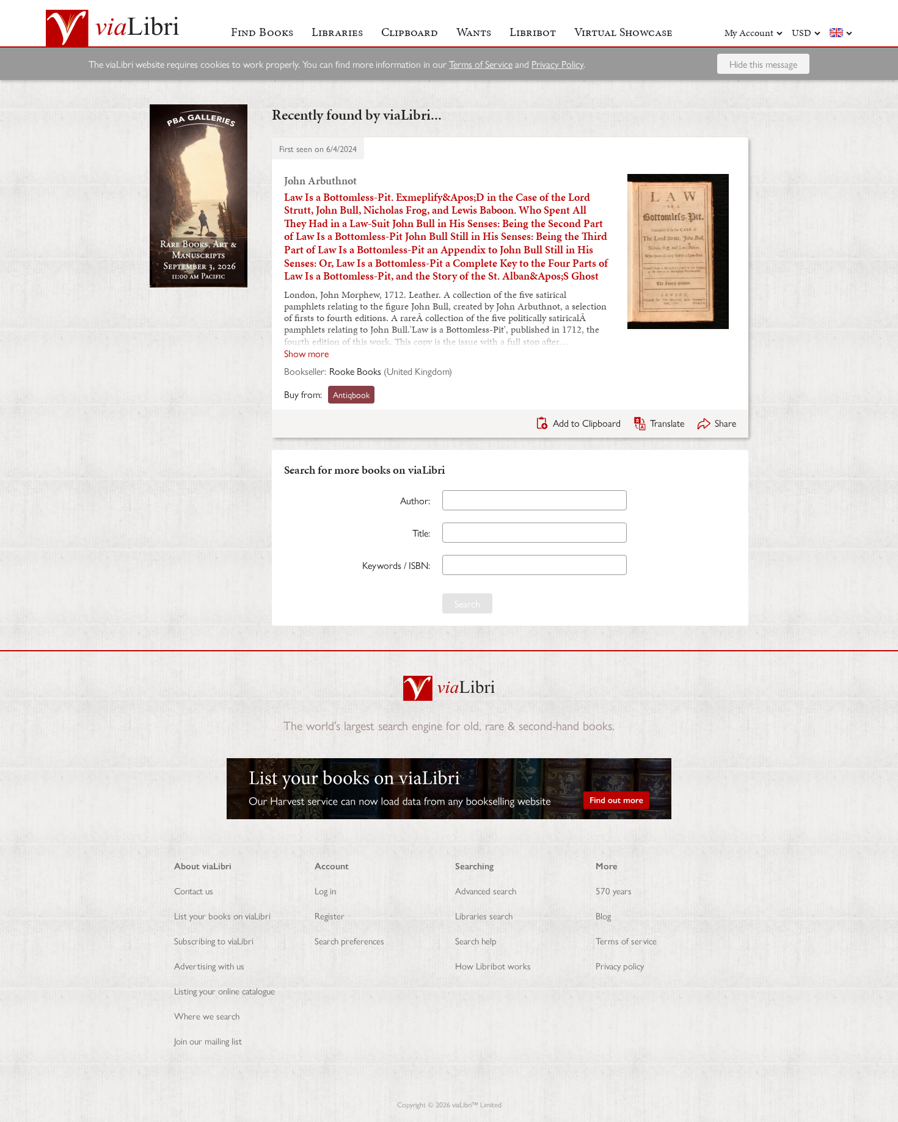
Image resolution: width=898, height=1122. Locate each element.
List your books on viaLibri (222, 915)
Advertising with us (209, 965)
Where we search (206, 1015)
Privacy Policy (557, 64)
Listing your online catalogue (224, 990)
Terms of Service (481, 64)
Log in (325, 890)
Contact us (193, 890)
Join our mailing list (208, 1040)
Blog (603, 915)
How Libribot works (493, 965)
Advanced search (485, 890)
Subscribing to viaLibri (214, 940)
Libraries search (484, 915)
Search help (476, 940)
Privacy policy (620, 965)
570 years (614, 890)
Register (330, 915)
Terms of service (626, 940)
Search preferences (349, 940)
